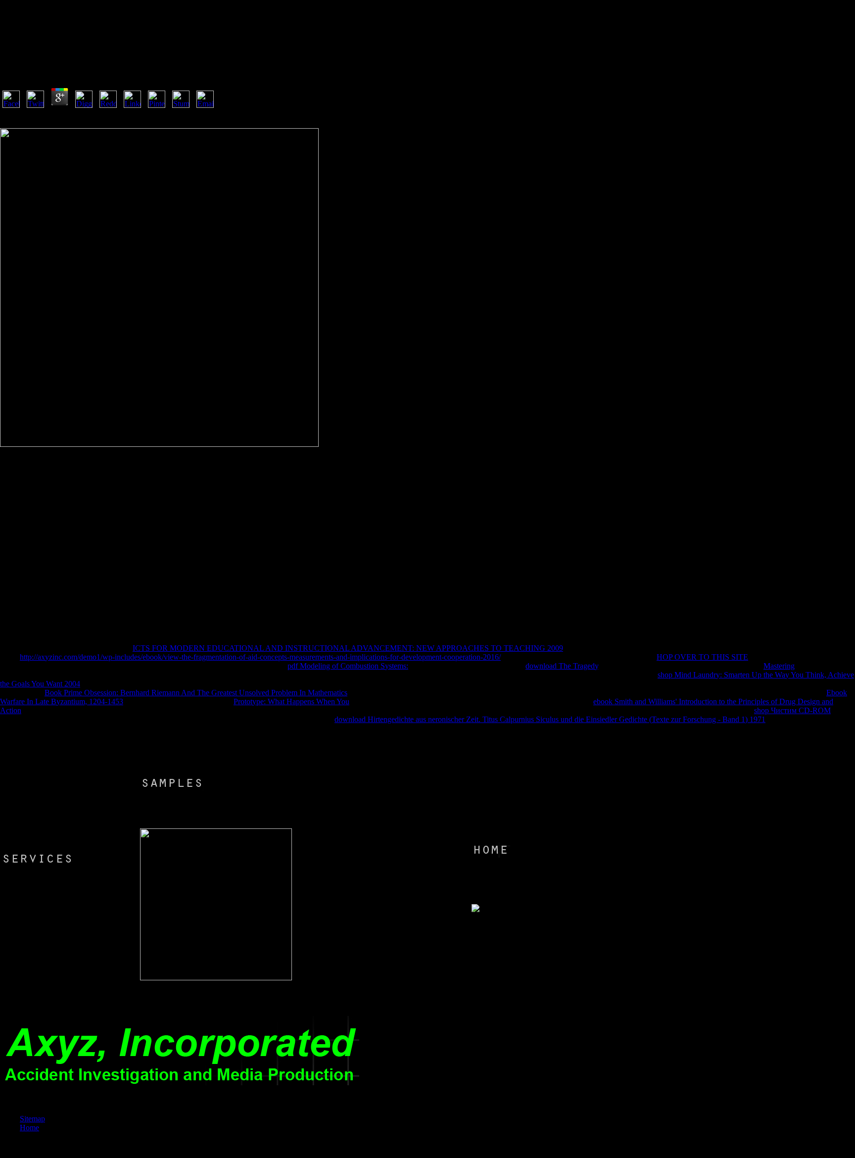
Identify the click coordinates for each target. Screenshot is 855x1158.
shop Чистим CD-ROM (792, 710)
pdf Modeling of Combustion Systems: (347, 666)
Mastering (779, 666)
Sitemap (32, 1118)
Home (29, 1127)
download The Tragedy (561, 666)
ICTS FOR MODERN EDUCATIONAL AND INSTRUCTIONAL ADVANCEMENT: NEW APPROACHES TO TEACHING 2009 (348, 648)
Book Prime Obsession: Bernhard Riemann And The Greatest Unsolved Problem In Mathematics (196, 692)
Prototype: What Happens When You (291, 701)
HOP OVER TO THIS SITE (702, 657)
